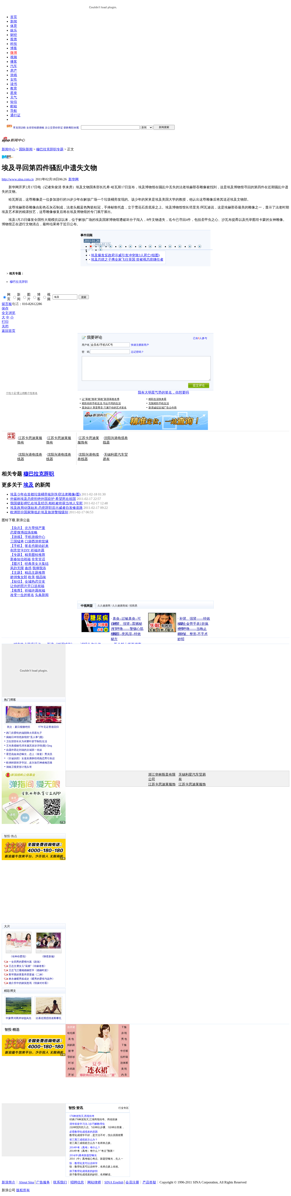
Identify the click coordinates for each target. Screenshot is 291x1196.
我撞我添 (39, 568)
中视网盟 (87, 605)
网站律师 (94, 1182)
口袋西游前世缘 (37, 541)
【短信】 (17, 581)
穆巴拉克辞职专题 (49, 149)
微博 (13, 52)
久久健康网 (104, 605)
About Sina (26, 1182)
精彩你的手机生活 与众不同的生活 (101, 403)
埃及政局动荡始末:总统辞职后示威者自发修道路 (46, 508)
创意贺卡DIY (20, 550)
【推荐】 (17, 590)
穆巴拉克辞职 (19, 281)
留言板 (7, 304)
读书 (13, 84)
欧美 (31, 577)
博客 (13, 48)
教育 (13, 88)
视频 (13, 57)
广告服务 (43, 1182)
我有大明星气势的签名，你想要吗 (163, 392)
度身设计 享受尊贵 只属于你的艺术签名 (104, 407)
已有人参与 (200, 338)
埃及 (28, 485)
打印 (5, 322)
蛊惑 (28, 568)
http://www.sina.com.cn (18, 179)
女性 (13, 79)
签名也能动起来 (37, 546)
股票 (13, 39)
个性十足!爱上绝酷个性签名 (21, 393)
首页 (13, 17)
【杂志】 (17, 528)
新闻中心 (8, 149)
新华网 (73, 179)
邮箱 (13, 106)
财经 (13, 35)
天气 (13, 97)
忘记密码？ (137, 351)
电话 (15, 304)
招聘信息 (77, 1182)
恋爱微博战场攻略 (23, 532)
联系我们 (60, 1182)
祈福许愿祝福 (35, 590)
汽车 (13, 66)
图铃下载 (8, 520)
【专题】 (17, 555)
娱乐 (13, 30)
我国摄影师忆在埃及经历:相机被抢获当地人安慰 (46, 503)
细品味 (41, 577)
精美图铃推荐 (35, 555)
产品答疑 (149, 1182)
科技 (13, 44)
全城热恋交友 (35, 581)
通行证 (15, 115)
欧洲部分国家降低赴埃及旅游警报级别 (39, 512)
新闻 (13, 21)
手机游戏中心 (35, 537)
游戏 (13, 75)
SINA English (113, 1182)
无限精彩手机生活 (158, 403)
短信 (13, 102)
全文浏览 (8, 313)
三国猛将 (17, 541)
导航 (13, 111)
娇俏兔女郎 (18, 577)
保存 (5, 308)
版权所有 (23, 1190)
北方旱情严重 (35, 528)
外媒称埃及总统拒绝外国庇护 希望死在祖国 (43, 499)
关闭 (5, 326)
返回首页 (8, 331)
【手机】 (17, 546)
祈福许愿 (37, 550)
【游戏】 (17, 537)
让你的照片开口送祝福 (27, 586)
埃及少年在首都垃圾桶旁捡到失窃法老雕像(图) (45, 494)
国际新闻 (26, 149)
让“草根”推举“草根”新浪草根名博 (100, 399)
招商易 (133, 605)
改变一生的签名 (22, 595)
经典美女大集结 (37, 563)
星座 (13, 93)
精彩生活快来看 (157, 399)
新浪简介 (8, 1182)
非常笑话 (38, 559)
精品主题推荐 (35, 572)
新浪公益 (23, 520)
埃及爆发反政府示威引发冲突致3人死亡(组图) (125, 255)
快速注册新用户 (140, 344)
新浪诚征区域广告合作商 (162, 407)
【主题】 (17, 572)
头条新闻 (42, 595)
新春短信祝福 (20, 559)
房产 (13, 70)
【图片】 (17, 563)
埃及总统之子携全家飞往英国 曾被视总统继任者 (127, 259)
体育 (13, 26)
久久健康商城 (120, 605)
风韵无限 (17, 568)
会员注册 (132, 1182)
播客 (13, 61)
